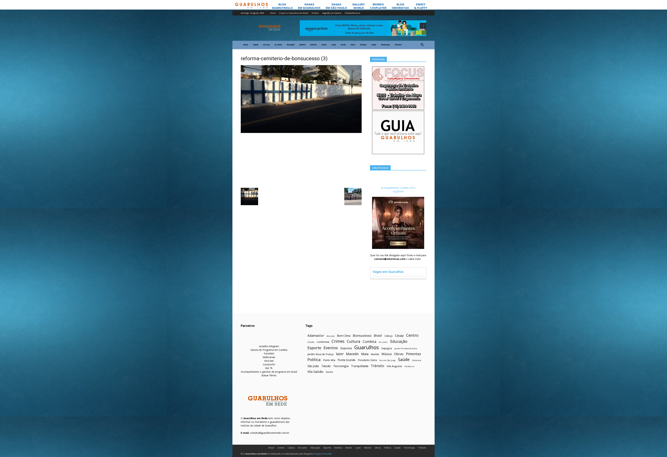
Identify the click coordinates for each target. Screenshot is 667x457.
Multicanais (269, 357)
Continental (323, 341)
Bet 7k (269, 368)
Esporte (302, 45)
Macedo (352, 354)
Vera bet (269, 360)
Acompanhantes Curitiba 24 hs (398, 187)
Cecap (399, 335)
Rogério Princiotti (323, 453)
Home (273, 13)
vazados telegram (269, 346)
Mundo (343, 45)
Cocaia (310, 342)
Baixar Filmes (269, 375)
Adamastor (315, 335)
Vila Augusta (394, 366)
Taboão (326, 366)
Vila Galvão (315, 372)
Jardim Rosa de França (320, 354)
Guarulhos (366, 347)
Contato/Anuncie (352, 13)
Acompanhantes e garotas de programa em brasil (269, 371)
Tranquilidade (359, 366)
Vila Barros (409, 366)
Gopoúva (346, 348)
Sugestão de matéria (331, 13)
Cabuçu (388, 335)
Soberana (416, 360)
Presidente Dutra (367, 360)
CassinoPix (269, 364)
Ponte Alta (329, 360)
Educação (290, 45)
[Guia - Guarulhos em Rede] (398, 153)
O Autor (315, 13)
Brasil (245, 45)
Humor (323, 45)
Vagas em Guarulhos (388, 272)
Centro (412, 335)
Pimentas (413, 354)
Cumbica (369, 341)
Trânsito (398, 45)
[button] (422, 45)
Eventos (313, 45)
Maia (364, 354)
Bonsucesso (362, 335)
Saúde (373, 45)
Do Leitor (278, 45)
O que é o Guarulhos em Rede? (293, 13)
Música (387, 354)
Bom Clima (343, 336)
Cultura (266, 45)
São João (313, 366)
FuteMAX (269, 353)
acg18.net (398, 191)
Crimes (255, 45)
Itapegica (386, 348)
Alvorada (331, 336)
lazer (340, 354)
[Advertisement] (301, 160)
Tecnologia (385, 45)
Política (363, 45)
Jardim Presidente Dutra (405, 348)
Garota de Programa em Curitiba (268, 349)
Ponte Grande (346, 360)
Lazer (333, 45)
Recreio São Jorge (387, 360)
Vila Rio (329, 372)
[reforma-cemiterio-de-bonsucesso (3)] (301, 132)
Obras (353, 45)
